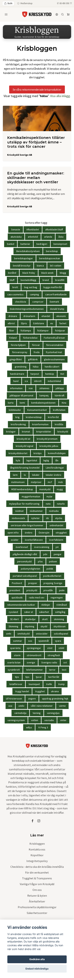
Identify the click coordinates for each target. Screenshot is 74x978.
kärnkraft (59, 395)
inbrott (37, 381)
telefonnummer (34, 669)
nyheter (35, 518)
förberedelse (30, 337)
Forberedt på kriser (54, 337)
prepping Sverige (52, 583)
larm (15, 474)
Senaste (15, 229)
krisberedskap (34, 417)
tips (17, 677)
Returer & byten (37, 895)
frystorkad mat (54, 352)
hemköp (49, 373)
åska (60, 236)
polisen (53, 561)
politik (50, 568)
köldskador (15, 410)
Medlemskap (26, 3)
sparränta (15, 648)
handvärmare (17, 373)
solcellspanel (61, 633)
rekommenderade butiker (21, 604)
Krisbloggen (37, 843)
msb (60, 482)
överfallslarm (56, 539)
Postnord (17, 583)
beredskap (52, 251)
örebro (28, 532)
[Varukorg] (68, 14)
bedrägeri (41, 244)
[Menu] (6, 14)
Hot (62, 373)
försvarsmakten (54, 345)
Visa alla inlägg (60, 96)
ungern (32, 698)
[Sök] (62, 14)
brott (15, 287)
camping (34, 294)
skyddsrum (60, 626)
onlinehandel (56, 525)
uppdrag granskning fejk (55, 698)
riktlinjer (45, 604)
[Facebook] (32, 820)
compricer (37, 301)
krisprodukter (43, 431)
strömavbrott (34, 655)
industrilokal (54, 381)
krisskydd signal (24, 446)
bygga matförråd (52, 287)
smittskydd (23, 633)
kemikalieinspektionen (43, 402)
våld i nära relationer (42, 705)
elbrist (11, 323)
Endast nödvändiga (37, 968)
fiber (11, 330)
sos (30, 640)
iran (31, 388)
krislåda (59, 424)
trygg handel (22, 691)
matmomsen (18, 482)
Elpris (24, 323)
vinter (63, 720)
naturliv (61, 503)
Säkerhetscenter (37, 913)
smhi (8, 633)
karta (10, 402)
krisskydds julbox (49, 446)
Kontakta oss (37, 849)
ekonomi (61, 316)
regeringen (57, 597)
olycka (58, 518)
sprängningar (34, 648)
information (16, 388)
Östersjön (44, 532)
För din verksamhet (37, 872)
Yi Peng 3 (43, 727)
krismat (26, 431)
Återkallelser (37, 901)
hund (15, 381)
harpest (35, 373)
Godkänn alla (37, 959)
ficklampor (43, 330)
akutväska (16, 236)
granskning (21, 366)
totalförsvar (15, 684)
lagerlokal (31, 460)
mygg (60, 489)
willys (29, 727)
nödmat (19, 511)
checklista (20, 301)
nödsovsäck (18, 518)
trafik (49, 684)
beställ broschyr (22, 265)
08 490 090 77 (65, 3)
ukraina (55, 691)
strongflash (54, 655)
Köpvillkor (37, 855)
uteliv (21, 705)
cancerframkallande (56, 294)
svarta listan (13, 662)
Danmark (54, 301)
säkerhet (44, 612)
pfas (40, 561)
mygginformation (31, 496)
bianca (40, 265)
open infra (13, 532)
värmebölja (20, 713)
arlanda (48, 236)
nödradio (54, 511)
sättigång (60, 612)
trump (61, 684)
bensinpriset (60, 244)
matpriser (36, 482)
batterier (25, 244)
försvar (36, 345)
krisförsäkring (18, 424)
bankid (10, 244)
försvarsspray (19, 352)
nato (48, 503)
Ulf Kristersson (14, 698)
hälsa (35, 366)
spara (58, 640)
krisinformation (40, 424)
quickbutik (17, 597)
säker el (28, 612)
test (64, 669)
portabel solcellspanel (25, 575)
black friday (28, 272)
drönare (12, 316)
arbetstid (33, 236)
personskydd (24, 561)
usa (10, 705)
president (15, 590)
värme (62, 705)
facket (62, 323)
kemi (22, 402)
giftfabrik (33, 359)
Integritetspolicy (37, 861)
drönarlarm (29, 316)
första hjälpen (18, 345)
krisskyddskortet (18, 453)
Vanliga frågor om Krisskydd (37, 884)
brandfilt (59, 280)
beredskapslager (23, 258)
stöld (61, 648)
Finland (13, 337)
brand (46, 280)
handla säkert (52, 366)
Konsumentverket (37, 410)
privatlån (48, 590)
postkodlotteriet (52, 575)
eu (51, 323)
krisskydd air (24, 438)
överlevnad (22, 547)
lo (25, 474)
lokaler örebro (53, 474)
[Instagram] (38, 820)
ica (26, 381)
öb (47, 518)
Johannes (44, 388)
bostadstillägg (28, 280)
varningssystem (16, 720)
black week (47, 272)
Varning (37, 713)
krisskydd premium (47, 438)
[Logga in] (57, 14)
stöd (49, 648)
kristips (38, 453)
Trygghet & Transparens (37, 878)
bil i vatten (55, 265)
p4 (57, 547)
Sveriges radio (49, 662)
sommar (17, 640)
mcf (50, 482)
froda (37, 352)
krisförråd (53, 417)
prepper (32, 583)
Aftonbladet (32, 229)
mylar (49, 496)
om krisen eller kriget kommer (27, 525)
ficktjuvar (60, 330)
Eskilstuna (38, 323)
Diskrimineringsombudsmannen (27, 308)
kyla (18, 460)
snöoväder (42, 633)
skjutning (29, 626)
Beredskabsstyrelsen (28, 251)
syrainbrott (14, 669)
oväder (14, 539)
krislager (11, 431)
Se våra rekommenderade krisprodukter (37, 89)
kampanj (44, 395)
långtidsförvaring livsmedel (25, 467)
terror (52, 669)
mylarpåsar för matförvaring (24, 503)
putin (61, 590)
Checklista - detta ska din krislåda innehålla (37, 866)
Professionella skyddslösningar (37, 907)
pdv (45, 554)
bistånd (12, 272)
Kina (64, 402)
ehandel (45, 316)
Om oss (37, 890)
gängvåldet (16, 359)
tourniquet (34, 684)
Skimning (13, 626)
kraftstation (59, 410)
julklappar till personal (21, 395)
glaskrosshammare (54, 359)
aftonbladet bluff (54, 229)
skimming (59, 619)
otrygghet (61, 532)
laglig (46, 460)
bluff (12, 280)
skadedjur (30, 619)
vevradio (49, 720)
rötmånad (61, 604)
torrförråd (53, 677)
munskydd (44, 489)
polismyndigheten (30, 568)
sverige (31, 662)
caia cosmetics (15, 294)
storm (17, 655)
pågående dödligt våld (25, 554)
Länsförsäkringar (55, 467)
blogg (63, 272)
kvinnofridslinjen (57, 453)
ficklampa (25, 330)
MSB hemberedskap (22, 489)
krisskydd (62, 431)
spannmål (43, 640)
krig (17, 417)
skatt (45, 619)
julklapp (60, 388)
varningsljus (53, 713)
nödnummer (36, 511)
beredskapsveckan (49, 258)
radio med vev (36, 597)
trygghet (40, 691)
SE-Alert (14, 619)
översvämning (41, 547)
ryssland (13, 612)
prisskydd (31, 590)
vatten (34, 720)
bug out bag (30, 287)
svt (65, 662)
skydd (44, 626)
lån (56, 460)
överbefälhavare (34, 539)
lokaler (36, 474)
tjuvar (39, 677)
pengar (57, 554)
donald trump (57, 308)
